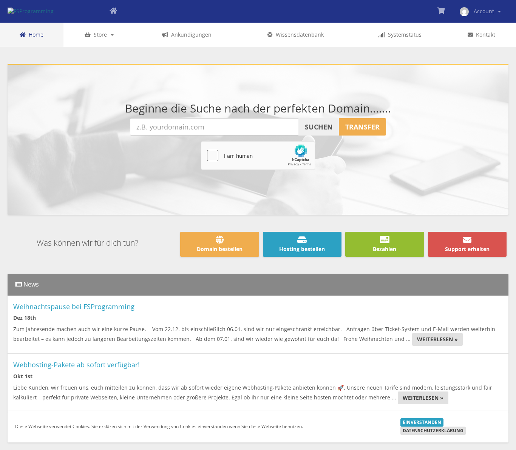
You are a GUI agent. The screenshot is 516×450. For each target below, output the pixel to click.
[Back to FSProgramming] (113, 11)
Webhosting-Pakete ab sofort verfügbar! (76, 364)
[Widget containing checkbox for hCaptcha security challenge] (258, 155)
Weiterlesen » (437, 339)
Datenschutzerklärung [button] (433, 430)
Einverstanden (422, 422)
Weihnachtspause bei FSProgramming (73, 306)
